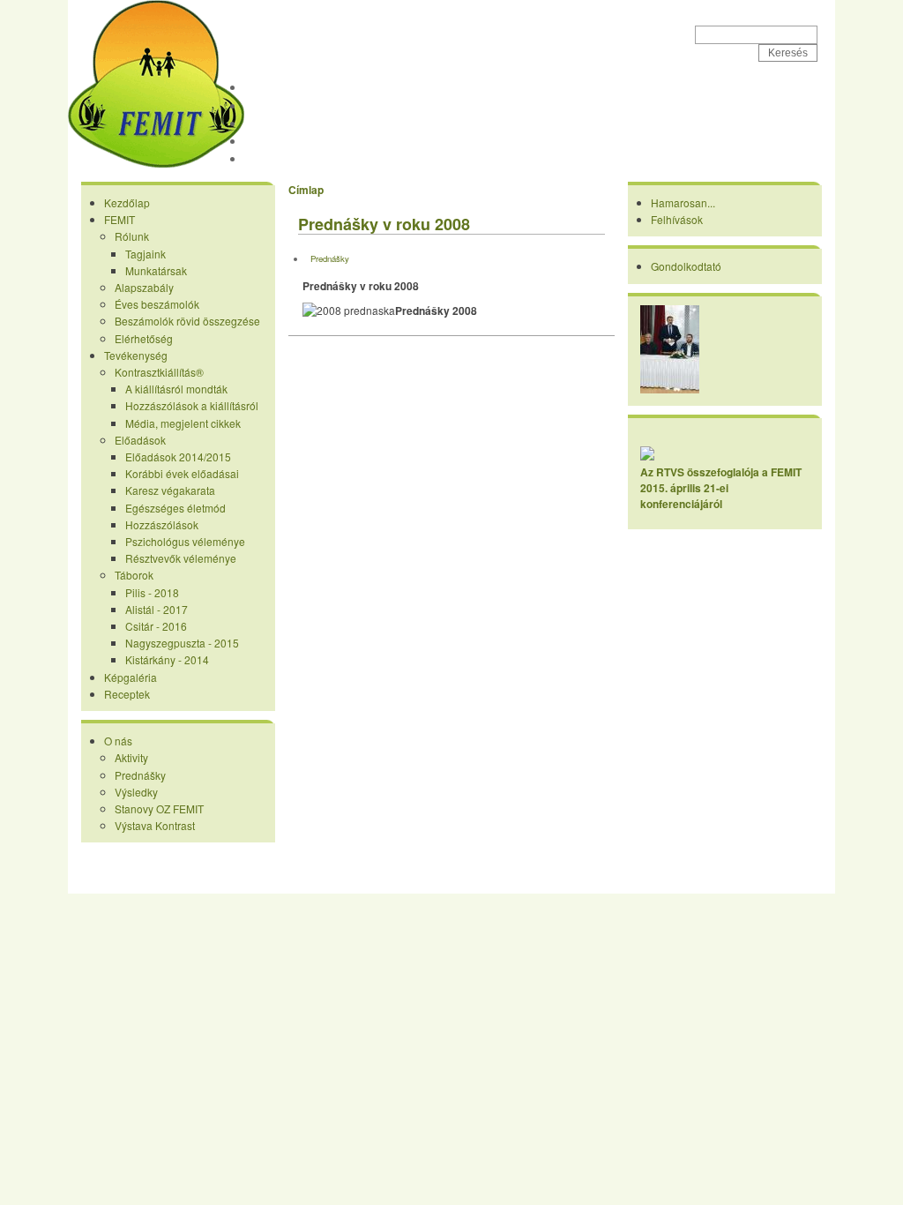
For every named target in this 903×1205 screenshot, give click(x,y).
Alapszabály (144, 287)
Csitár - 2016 (156, 625)
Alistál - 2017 (156, 609)
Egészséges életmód (175, 507)
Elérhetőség (144, 338)
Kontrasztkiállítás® (159, 371)
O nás (118, 740)
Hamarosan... (683, 202)
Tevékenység (284, 123)
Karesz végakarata (170, 490)
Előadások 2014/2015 (178, 456)
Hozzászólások (161, 524)
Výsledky (136, 791)
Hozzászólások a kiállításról (191, 405)
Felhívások (677, 219)
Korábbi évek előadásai (182, 473)
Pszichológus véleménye (185, 541)
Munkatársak (156, 270)
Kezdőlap (274, 87)
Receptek (275, 159)
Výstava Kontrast (155, 825)
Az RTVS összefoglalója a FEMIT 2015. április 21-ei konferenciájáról (721, 488)
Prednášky (140, 774)
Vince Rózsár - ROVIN (530, 879)
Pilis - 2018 (152, 592)
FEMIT (292, 27)
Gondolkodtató (686, 265)
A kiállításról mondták (176, 388)
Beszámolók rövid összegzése (187, 320)
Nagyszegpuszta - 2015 (182, 642)
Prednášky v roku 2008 (384, 224)
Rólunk (132, 235)
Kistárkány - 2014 (167, 659)
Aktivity (131, 757)
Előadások (140, 439)
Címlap (306, 190)
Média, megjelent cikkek (183, 422)
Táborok (134, 574)
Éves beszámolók (157, 303)
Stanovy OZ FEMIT (159, 808)
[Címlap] (156, 164)
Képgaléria (278, 141)
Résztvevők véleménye (180, 557)
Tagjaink (145, 253)
